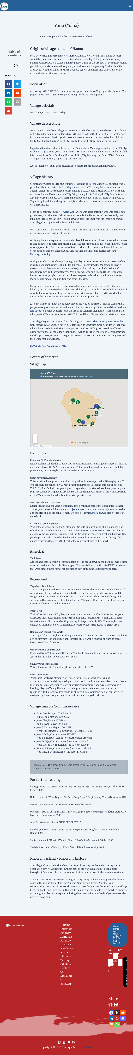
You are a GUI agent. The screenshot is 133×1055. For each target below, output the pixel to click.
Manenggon (36, 254)
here (89, 36)
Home (66, 924)
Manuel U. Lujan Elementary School (77, 509)
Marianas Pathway (66, 938)
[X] (117, 1012)
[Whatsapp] (117, 1024)
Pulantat (80, 184)
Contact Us (65, 970)
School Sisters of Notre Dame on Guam (94, 530)
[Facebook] (111, 1012)
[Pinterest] (117, 1018)
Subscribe (126, 972)
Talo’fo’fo (44, 137)
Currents (66, 952)
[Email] (73, 1042)
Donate (66, 956)
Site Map (66, 983)
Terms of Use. (85, 1047)
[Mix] (111, 1024)
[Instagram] (64, 1042)
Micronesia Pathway (66, 946)
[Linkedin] (111, 1018)
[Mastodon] (123, 1018)
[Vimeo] (68, 1042)
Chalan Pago (39, 151)
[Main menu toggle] (130, 6)
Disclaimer (66, 977)
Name (110, 953)
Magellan (72, 187)
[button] (23, 54)
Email (120, 953)
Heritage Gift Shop (66, 962)
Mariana (96, 513)
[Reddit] (123, 1012)
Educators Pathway (66, 930)
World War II (69, 212)
